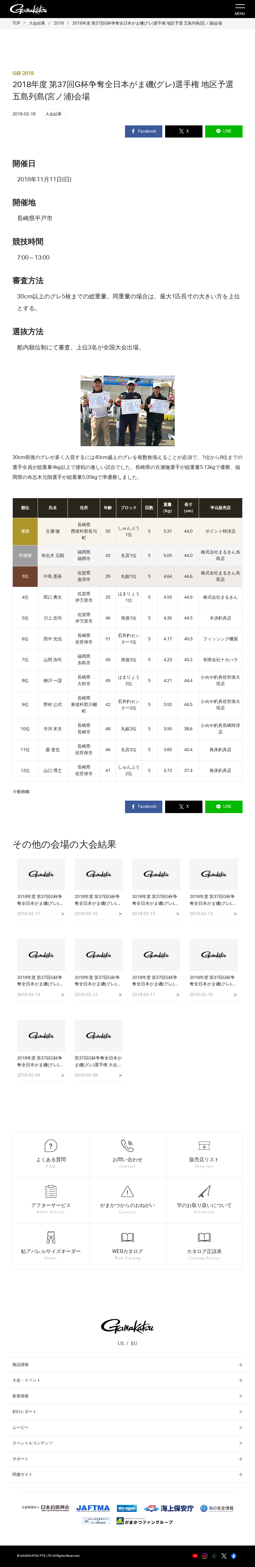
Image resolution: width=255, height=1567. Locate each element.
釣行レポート (24, 1412)
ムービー (20, 1428)
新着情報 (20, 1396)
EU (134, 1343)
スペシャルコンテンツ (32, 1443)
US (121, 1343)
